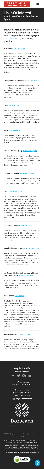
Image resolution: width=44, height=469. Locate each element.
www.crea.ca (34, 80)
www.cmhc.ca (14, 105)
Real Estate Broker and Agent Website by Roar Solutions (22, 452)
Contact (23, 437)
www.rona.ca (19, 296)
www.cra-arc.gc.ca (30, 151)
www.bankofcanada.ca (27, 173)
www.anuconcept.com (27, 275)
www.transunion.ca (26, 225)
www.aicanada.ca (32, 248)
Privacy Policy (27, 434)
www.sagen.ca (14, 130)
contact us (11, 38)
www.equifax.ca (16, 191)
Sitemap (37, 434)
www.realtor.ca (19, 49)
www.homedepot (26, 334)
